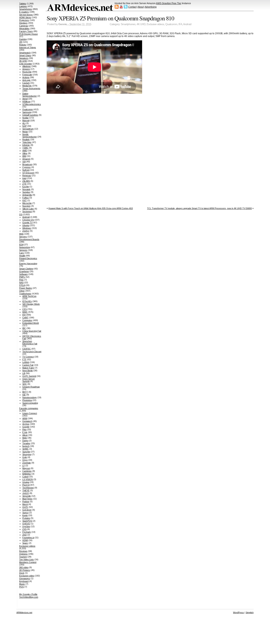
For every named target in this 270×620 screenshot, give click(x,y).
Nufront (25, 170)
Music (22, 584)
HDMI (25, 540)
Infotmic (26, 145)
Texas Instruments (31, 88)
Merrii (25, 504)
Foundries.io (28, 537)
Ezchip (25, 186)
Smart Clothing (26, 268)
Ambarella (27, 195)
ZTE (24, 184)
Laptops (23, 6)
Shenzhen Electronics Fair (29, 342)
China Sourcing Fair (31, 331)
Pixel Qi (26, 485)
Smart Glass (25, 55)
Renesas (26, 175)
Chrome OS (28, 220)
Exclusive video (26, 575)
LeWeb (25, 362)
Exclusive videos (155, 24)
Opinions (23, 554)
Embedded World (30, 323)
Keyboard (23, 581)
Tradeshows (25, 293)
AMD (24, 150)
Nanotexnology (29, 397)
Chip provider (25, 64)
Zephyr (25, 231)
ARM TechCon (29, 296)
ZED (24, 535)
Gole (24, 457)
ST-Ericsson (28, 173)
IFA (180, 24)
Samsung (26, 112)
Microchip (27, 203)
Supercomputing (30, 403)
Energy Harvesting (28, 263)
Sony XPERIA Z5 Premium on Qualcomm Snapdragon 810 (110, 18)
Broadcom (27, 164)
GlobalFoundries (30, 115)
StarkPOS (27, 521)
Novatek (26, 189)
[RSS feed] (117, 8)
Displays (23, 23)
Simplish (250, 612)
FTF (24, 359)
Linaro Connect (29, 413)
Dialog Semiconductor (29, 94)
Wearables (24, 28)
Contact (132, 7)
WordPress (238, 612)
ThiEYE (25, 490)
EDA (21, 244)
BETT (25, 392)
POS (21, 587)
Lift (23, 373)
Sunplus (26, 192)
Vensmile (26, 496)
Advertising (150, 7)
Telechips (26, 142)
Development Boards (29, 239)
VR (20, 42)
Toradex (26, 443)
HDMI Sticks (25, 17)
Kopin (25, 515)
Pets (21, 280)
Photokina (27, 400)
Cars (21, 253)
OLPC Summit (29, 376)
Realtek (26, 139)
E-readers (24, 12)
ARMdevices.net (80, 7)
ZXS (24, 529)
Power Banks (25, 288)
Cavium (26, 83)
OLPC (25, 507)
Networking (24, 247)
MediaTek (27, 85)
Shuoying (26, 454)
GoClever (27, 510)
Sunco (25, 512)
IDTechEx (27, 301)
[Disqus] (150, 149)
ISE (24, 394)
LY (23, 465)
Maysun (26, 468)
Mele (24, 438)
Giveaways (24, 578)
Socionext (27, 211)
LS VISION (27, 479)
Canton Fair (28, 365)
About (140, 7)
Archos (25, 424)
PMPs (22, 277)
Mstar (25, 131)
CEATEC (26, 349)
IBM (24, 156)
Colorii (25, 476)
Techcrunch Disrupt (31, 351)
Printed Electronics (28, 258)
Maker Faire (28, 368)
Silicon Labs (28, 209)
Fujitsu (25, 197)
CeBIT (25, 317)
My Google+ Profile (28, 594)
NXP (24, 126)
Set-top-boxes (26, 14)
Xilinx (24, 153)
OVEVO (26, 523)
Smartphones (128, 24)
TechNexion (28, 487)
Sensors (23, 250)
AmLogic (26, 80)
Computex (27, 320)
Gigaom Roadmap (31, 387)
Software (23, 274)
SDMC (25, 449)
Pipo (24, 429)
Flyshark (26, 532)
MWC (25, 312)
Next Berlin (27, 370)
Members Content (27, 562)
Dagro (25, 440)
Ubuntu (25, 225)
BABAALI (26, 474)
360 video (23, 567)
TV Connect (28, 357)
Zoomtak (26, 463)
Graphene (24, 271)
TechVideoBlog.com (28, 597)
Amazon (26, 159)
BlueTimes (27, 499)
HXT (24, 200)
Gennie (62, 24)
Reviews (23, 551)
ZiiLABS (26, 181)
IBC (24, 328)
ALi (23, 123)
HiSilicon (26, 101)
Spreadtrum (28, 129)
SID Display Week (31, 304)
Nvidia (25, 118)
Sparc (25, 543)
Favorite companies (28, 408)
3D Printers (24, 570)
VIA (23, 161)
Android (187, 24)
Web (21, 234)
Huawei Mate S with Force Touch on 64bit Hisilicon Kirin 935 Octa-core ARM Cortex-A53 (90, 208)
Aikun (25, 435)
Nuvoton (26, 206)
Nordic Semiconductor (29, 135)
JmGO (25, 493)
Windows (26, 228)
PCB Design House (28, 34)
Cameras (23, 26)
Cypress (26, 167)
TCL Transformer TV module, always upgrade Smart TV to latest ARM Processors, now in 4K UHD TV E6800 (199, 208)
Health (22, 255)
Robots (22, 45)
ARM (24, 418)
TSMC (25, 148)
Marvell (25, 120)
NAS (21, 282)
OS (20, 214)
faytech (25, 446)
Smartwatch (25, 52)
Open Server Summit (28, 380)
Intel (24, 178)
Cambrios (27, 471)
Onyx (25, 460)
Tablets (22, 3)
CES (24, 309)
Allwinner (26, 66)
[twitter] (126, 8)
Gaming (23, 39)
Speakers (23, 58)
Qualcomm (171, 24)
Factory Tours (26, 31)
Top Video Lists (26, 559)
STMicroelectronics (31, 104)
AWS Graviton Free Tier (168, 3)
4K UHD (141, 24)
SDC (24, 384)
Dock (21, 573)
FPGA (22, 285)
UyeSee (26, 526)
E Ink (24, 432)
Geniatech (27, 421)
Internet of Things (27, 47)
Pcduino (26, 518)
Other (22, 291)
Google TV (27, 222)
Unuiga (25, 482)
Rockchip (26, 72)
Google (25, 427)
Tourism (23, 557)
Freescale (27, 74)
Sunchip (26, 451)
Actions (25, 77)
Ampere (26, 69)
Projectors (24, 20)
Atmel (25, 99)
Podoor (25, 501)
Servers (23, 236)
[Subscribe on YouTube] (121, 8)
